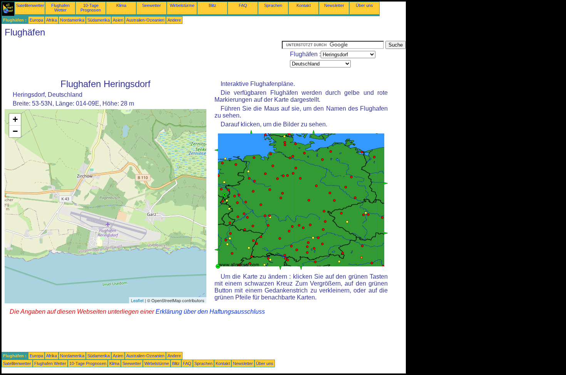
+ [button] (15, 119)
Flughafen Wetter (60, 7)
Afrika (51, 20)
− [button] (15, 131)
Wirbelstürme (182, 5)
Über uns (364, 5)
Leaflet (137, 300)
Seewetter (151, 5)
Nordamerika (72, 20)
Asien (118, 20)
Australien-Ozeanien (145, 20)
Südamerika (98, 20)
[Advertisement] (142, 58)
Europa (36, 20)
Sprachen (273, 5)
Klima (121, 5)
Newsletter (334, 5)
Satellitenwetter (30, 5)
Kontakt (303, 5)
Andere (174, 20)
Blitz (212, 5)
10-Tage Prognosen (90, 7)
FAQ (243, 5)
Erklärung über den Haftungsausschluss (210, 311)
